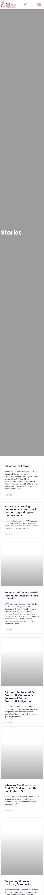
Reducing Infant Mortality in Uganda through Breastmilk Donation (21, 595)
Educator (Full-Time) (17, 466)
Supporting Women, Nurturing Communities (19, 882)
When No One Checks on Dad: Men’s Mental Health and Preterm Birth (20, 788)
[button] (39, 4)
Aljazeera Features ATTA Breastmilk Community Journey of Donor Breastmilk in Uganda (20, 697)
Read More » (9, 495)
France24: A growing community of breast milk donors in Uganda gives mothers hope (20, 511)
